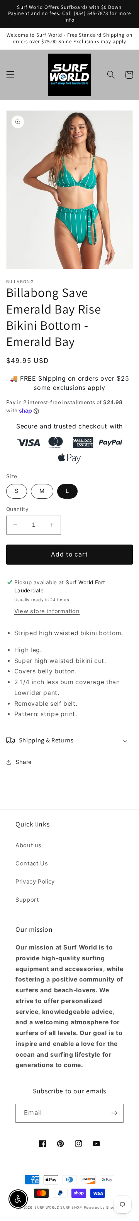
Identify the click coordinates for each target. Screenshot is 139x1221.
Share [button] (23, 762)
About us (28, 845)
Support (27, 899)
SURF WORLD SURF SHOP (58, 1207)
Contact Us (31, 863)
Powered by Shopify (102, 1207)
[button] (10, 75)
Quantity (17, 509)
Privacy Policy (35, 881)
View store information (47, 611)
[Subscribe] (114, 1113)
